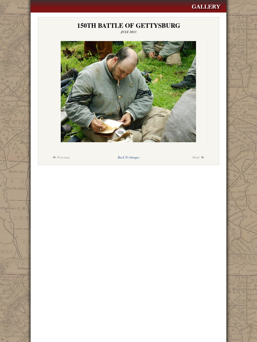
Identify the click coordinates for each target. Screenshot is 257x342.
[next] (181, 157)
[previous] (75, 157)
